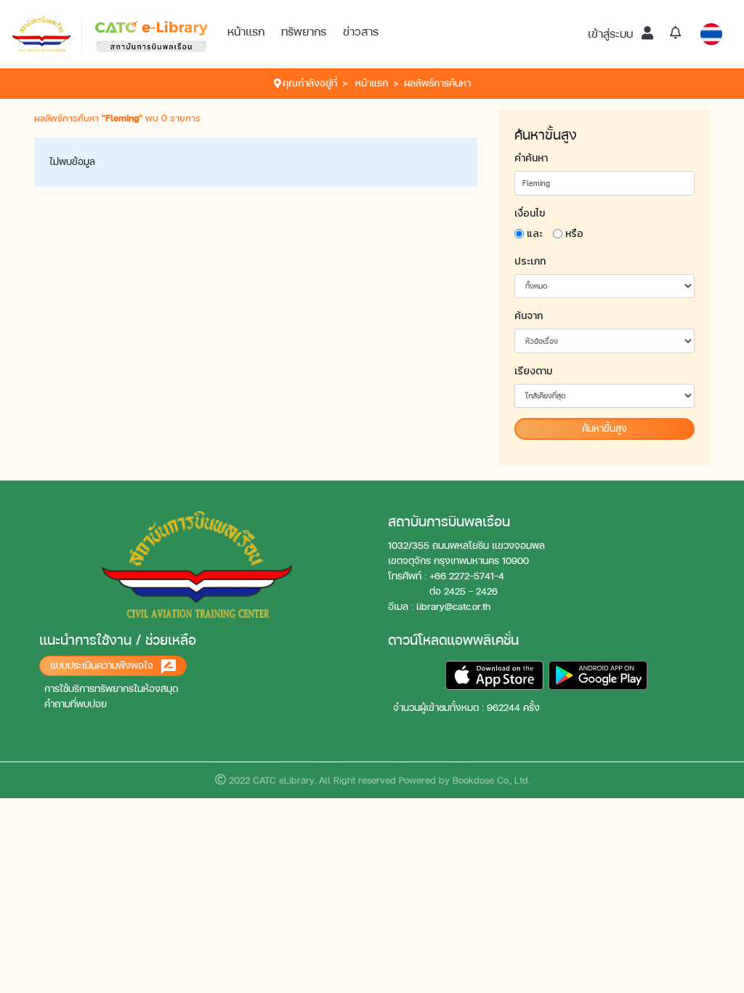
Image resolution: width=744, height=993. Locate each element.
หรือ (574, 233)
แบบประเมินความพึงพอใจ (103, 665)
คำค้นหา (531, 158)
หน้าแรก (245, 31)
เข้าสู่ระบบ (612, 33)
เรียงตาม (533, 371)
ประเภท (530, 261)
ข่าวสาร (361, 31)
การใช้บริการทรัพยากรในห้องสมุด (111, 689)
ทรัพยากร (303, 31)
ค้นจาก (528, 315)
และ (535, 233)
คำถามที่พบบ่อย (75, 704)
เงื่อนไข (529, 213)
